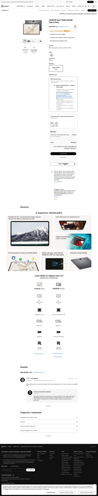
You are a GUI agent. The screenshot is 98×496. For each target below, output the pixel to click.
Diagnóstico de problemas (79, 464)
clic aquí (47, 489)
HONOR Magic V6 (21, 6)
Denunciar (70, 378)
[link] (86, 6)
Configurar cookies (50, 492)
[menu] (88, 6)
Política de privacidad (20, 457)
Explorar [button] (79, 6)
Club (38, 457)
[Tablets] (45, 6)
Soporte (74, 6)
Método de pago (65, 462)
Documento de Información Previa (64, 92)
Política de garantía (78, 460)
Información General (44, 10)
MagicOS (88, 453)
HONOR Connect (89, 457)
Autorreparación (77, 476)
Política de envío (65, 464)
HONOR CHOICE (51, 6)
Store (93, 6)
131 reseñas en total (38, 372)
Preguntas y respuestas (73, 10)
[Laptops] (39, 6)
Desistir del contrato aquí (67, 474)
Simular (55, 196)
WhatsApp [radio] (16, 466)
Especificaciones (55, 10)
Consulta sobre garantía (79, 462)
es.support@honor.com (8, 483)
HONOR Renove (65, 460)
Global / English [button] (69, 1)
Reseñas (64, 10)
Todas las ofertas (65, 455)
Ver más (48, 406)
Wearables (51, 457)
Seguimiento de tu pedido (67, 457)
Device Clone (88, 455)
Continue (90, 1)
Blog (38, 455)
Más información (58, 181)
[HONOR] (4, 446)
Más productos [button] (60, 6)
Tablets (43, 6)
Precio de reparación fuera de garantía (78, 466)
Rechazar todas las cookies (66, 492)
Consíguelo (67, 31)
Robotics (68, 6)
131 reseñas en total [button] (63, 26)
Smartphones (30, 6)
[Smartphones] (33, 6)
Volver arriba (93, 446)
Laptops (37, 6)
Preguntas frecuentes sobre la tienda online (66, 468)
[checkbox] (51, 55)
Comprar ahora (57, 356)
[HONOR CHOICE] (55, 6)
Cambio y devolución (66, 465)
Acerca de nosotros (41, 453)
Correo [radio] (5, 466)
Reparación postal (77, 469)
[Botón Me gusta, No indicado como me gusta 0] (76, 378)
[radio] (56, 69)
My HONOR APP (65, 470)
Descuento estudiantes (66, 458)
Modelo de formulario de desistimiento (79, 458)
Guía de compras (65, 453)
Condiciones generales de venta (79, 454)
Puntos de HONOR (65, 472)
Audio (50, 458)
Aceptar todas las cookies (86, 492)
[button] (60, 31)
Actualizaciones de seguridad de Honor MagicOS (78, 472)
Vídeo (38, 458)
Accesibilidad (40, 460)
